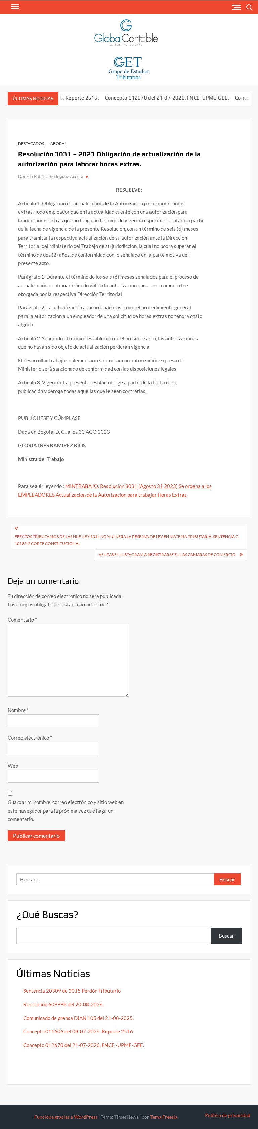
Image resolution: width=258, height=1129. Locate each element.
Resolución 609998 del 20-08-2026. (64, 1004)
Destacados (31, 143)
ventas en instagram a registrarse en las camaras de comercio (167, 554)
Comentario (22, 620)
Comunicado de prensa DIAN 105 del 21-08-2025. (78, 1018)
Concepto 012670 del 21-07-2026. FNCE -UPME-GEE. (157, 98)
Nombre (18, 710)
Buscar (226, 936)
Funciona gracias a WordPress (65, 1117)
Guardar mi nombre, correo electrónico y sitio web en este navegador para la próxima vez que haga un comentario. (66, 810)
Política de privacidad (227, 1115)
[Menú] (14, 7)
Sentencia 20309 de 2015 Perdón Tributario (72, 991)
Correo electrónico (30, 738)
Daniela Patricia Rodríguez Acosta (50, 176)
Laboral (57, 143)
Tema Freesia (163, 1117)
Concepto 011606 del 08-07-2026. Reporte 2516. (78, 1031)
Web (13, 766)
